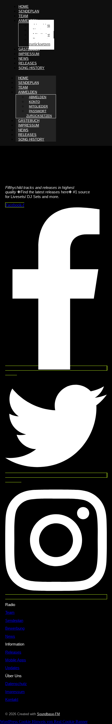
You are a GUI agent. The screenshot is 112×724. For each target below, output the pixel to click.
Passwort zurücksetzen (39, 41)
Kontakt (11, 699)
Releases (13, 652)
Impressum (28, 54)
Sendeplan (28, 11)
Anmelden (27, 21)
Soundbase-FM (48, 714)
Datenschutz (16, 683)
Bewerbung (14, 628)
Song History (31, 68)
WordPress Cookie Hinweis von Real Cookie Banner (44, 721)
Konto (34, 102)
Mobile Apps (15, 660)
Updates (12, 668)
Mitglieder (38, 106)
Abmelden (37, 97)
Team (10, 612)
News (10, 636)
